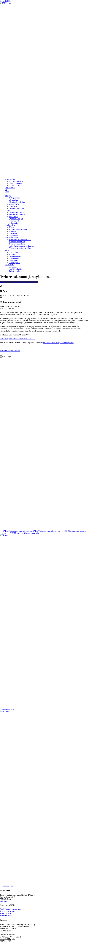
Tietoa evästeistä (6, 913)
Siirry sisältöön (5, 1)
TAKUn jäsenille (15, 185)
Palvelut (8, 210)
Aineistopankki (14, 263)
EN (6, 190)
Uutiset (11, 227)
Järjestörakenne (15, 256)
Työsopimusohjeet (16, 219)
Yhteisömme (14, 252)
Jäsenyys (8, 196)
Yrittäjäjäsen (13, 206)
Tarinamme (13, 261)
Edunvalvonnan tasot (17, 242)
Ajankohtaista (10, 225)
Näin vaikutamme (11, 238)
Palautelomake (14, 271)
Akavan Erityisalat (16, 181)
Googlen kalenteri (13, 351)
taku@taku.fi (5, 901)
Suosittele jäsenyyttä (16, 208)
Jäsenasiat (12, 267)
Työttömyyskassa (15, 183)
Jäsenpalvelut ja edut (16, 212)
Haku (7, 192)
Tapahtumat (13, 235)
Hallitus (12, 254)
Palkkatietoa (13, 217)
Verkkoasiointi (10, 179)
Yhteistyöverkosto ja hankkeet (20, 248)
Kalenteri (3, 351)
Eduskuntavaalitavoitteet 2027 (20, 240)
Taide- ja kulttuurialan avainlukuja (21, 246)
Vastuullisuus (14, 258)
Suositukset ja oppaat (17, 215)
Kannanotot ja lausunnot (18, 229)
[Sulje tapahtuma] (1, 355)
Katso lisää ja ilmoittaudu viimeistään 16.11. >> (17, 339)
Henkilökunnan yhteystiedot (10, 909)
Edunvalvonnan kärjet (17, 244)
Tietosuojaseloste (6, 915)
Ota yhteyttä (9, 265)
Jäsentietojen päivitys (17, 202)
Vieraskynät (13, 233)
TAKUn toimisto (15, 269)
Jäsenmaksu (13, 200)
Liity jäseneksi (10, 188)
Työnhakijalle (14, 223)
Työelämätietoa (14, 221)
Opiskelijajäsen (14, 204)
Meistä (7, 250)
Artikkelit (12, 231)
